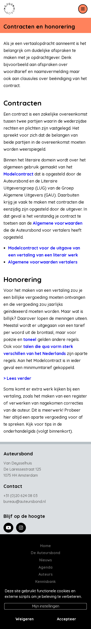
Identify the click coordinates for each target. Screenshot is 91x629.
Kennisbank (45, 581)
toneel (29, 339)
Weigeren (24, 619)
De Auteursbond (45, 552)
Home (45, 545)
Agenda (45, 567)
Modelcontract (18, 174)
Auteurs (45, 574)
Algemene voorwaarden (57, 223)
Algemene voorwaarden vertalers (42, 262)
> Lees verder (17, 378)
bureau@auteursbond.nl (25, 501)
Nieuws (45, 560)
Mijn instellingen (45, 606)
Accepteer (66, 619)
